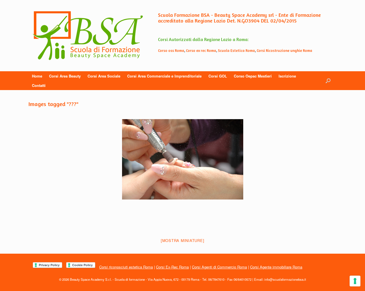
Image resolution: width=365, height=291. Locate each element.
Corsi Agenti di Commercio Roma (219, 267)
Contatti (39, 85)
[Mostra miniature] (182, 240)
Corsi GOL (217, 76)
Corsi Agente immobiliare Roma (276, 267)
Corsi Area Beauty (65, 76)
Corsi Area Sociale (104, 76)
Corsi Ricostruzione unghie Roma (284, 50)
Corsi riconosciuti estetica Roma (126, 267)
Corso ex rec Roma (201, 50)
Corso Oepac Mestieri (253, 76)
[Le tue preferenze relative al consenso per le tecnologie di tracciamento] (355, 281)
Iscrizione (287, 76)
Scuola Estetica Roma (236, 50)
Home (37, 76)
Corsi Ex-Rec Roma (172, 267)
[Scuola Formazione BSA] (88, 35)
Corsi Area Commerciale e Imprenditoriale (164, 76)
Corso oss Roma (171, 50)
